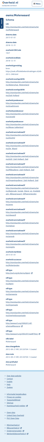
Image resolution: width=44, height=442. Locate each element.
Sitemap (10, 403)
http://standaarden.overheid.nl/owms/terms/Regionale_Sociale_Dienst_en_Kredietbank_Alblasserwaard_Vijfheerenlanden (23, 191)
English (9, 381)
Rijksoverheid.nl (13, 428)
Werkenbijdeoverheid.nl (16, 434)
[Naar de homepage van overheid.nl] (10, 3)
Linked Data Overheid (15, 415)
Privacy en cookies (14, 397)
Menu (38, 4)
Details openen (1, 23)
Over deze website (14, 376)
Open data (11, 412)
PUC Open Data (13, 418)
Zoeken (10, 387)
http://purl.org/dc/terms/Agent (18, 273)
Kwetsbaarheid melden (16, 406)
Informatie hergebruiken (16, 394)
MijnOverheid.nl (13, 425)
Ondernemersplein (14, 431)
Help (8, 384)
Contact (10, 379)
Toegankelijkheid (13, 400)
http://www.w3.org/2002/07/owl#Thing (22, 334)
